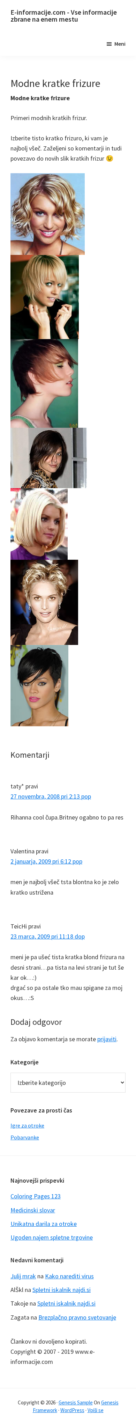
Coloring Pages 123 (35, 1196)
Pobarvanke (24, 1137)
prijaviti (106, 1039)
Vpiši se (96, 1410)
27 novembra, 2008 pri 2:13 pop (50, 796)
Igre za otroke (27, 1125)
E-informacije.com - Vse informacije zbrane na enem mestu (63, 15)
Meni (120, 43)
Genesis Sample (76, 1402)
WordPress (72, 1410)
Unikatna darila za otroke (43, 1224)
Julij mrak (23, 1276)
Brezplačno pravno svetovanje (77, 1317)
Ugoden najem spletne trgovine (51, 1237)
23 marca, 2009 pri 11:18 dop (47, 936)
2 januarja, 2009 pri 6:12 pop (46, 861)
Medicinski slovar (32, 1210)
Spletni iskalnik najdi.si (61, 1290)
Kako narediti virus (69, 1276)
